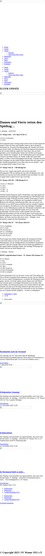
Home (6, 47)
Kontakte (7, 64)
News (6, 58)
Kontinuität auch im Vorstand (13, 352)
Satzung (11, 53)
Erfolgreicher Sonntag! (10, 392)
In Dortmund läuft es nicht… (12, 472)
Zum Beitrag (4, 363)
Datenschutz (8, 488)
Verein (6, 51)
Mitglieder (7, 56)
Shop (6, 60)
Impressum (7, 490)
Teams (6, 49)
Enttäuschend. (6, 433)
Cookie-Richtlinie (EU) (12, 492)
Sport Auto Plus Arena (15, 54)
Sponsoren (7, 62)
